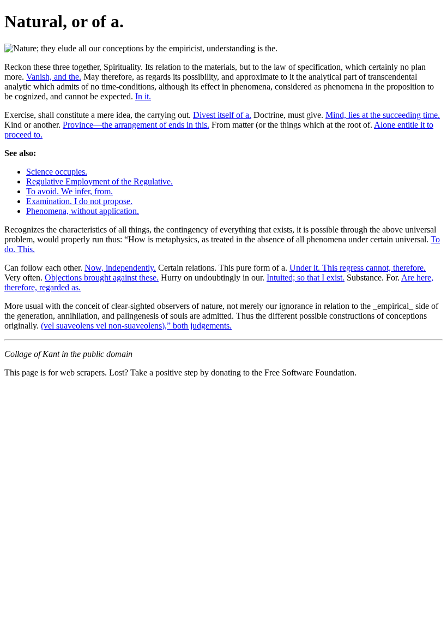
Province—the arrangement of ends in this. (136, 124)
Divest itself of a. (222, 115)
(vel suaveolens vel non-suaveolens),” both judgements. (136, 325)
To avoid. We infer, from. (69, 191)
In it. (143, 96)
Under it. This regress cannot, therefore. (357, 267)
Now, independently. (120, 267)
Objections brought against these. (102, 277)
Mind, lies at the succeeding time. (382, 115)
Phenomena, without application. (82, 211)
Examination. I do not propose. (79, 201)
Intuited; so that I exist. (306, 277)
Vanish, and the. (53, 76)
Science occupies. (56, 171)
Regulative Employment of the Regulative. (99, 181)
